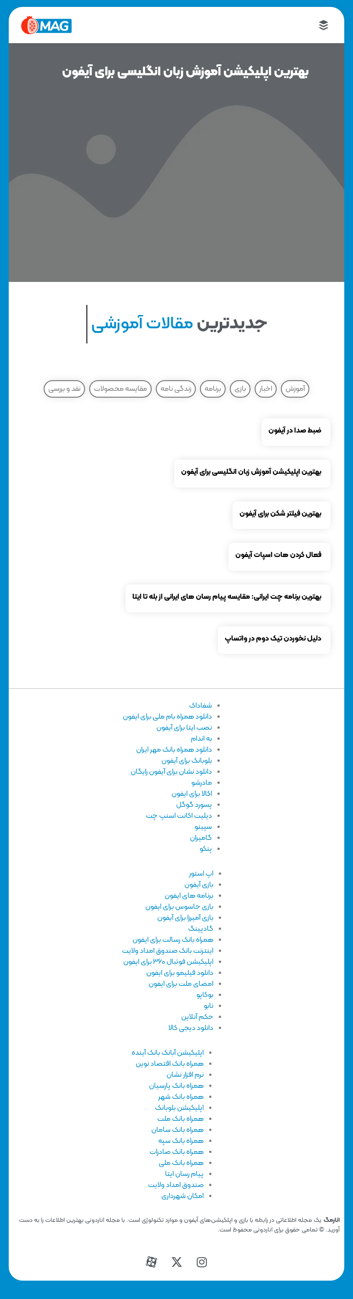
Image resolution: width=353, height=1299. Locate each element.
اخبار (265, 388)
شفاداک (200, 705)
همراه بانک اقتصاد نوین (170, 1063)
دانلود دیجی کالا (190, 1028)
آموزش (295, 388)
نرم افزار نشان (185, 1074)
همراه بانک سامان (177, 1130)
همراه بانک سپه (181, 1141)
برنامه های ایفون (189, 895)
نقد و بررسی (64, 388)
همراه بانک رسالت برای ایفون (172, 939)
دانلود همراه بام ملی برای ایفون (167, 716)
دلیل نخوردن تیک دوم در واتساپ (273, 638)
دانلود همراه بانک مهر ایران (174, 749)
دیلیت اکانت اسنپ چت (179, 815)
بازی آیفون (198, 884)
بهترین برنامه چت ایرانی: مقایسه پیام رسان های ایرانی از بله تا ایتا (226, 596)
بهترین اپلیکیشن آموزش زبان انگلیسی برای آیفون (251, 472)
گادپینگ (200, 928)
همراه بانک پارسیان (176, 1085)
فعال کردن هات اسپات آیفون (278, 555)
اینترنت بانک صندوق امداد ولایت (167, 950)
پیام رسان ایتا (184, 1174)
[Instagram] (201, 1262)
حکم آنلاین (197, 1017)
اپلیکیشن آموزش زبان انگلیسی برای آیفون (185, 72)
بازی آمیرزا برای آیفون (185, 917)
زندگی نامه (175, 388)
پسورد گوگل (194, 804)
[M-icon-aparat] (151, 1262)
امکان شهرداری (182, 1196)
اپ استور (201, 873)
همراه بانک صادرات (176, 1152)
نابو (208, 1006)
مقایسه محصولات (120, 388)
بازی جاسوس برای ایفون (179, 906)
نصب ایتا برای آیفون (184, 727)
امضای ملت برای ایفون (180, 984)
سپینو (203, 826)
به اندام (201, 738)
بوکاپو (204, 995)
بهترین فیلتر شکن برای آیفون (280, 513)
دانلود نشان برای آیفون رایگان (171, 771)
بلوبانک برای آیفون (186, 760)
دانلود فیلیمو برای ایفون (179, 972)
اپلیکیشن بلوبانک (179, 1107)
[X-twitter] (176, 1262)
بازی (240, 388)
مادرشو (201, 782)
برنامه (213, 388)
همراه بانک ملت (180, 1119)
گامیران (201, 838)
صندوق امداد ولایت (176, 1185)
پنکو (205, 849)
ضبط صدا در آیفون (294, 430)
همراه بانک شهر (181, 1096)
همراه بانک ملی (181, 1163)
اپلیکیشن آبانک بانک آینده (167, 1052)
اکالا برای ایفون (191, 793)
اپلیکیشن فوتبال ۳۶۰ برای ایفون (168, 961)
